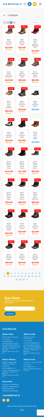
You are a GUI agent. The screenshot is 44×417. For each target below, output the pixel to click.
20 (36, 276)
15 (18, 276)
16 (22, 276)
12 (8, 276)
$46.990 (35, 173)
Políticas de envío (8, 388)
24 (24, 279)
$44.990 (8, 171)
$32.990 (21, 140)
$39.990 (9, 50)
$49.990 (22, 50)
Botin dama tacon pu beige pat (8, 74)
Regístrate (10, 313)
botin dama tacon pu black (35, 226)
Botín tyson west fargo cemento (9, 104)
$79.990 (22, 204)
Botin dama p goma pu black (35, 257)
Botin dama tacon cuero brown (35, 135)
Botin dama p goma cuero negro (22, 165)
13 (11, 276)
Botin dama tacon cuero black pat (35, 196)
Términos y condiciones (10, 384)
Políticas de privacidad (10, 391)
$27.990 (8, 48)
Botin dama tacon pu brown (9, 42)
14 (15, 276)
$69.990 (35, 82)
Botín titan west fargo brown (35, 74)
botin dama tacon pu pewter (9, 134)
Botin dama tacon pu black (35, 103)
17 (25, 276)
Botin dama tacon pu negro (22, 134)
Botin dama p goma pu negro (22, 74)
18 (29, 276)
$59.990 (35, 53)
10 (39, 273)
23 (20, 279)
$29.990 (35, 109)
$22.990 (8, 140)
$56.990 (9, 82)
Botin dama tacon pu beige (22, 42)
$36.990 (22, 234)
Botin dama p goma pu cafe (22, 257)
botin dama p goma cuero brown (35, 165)
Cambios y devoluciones (10, 386)
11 (4, 276)
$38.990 (35, 265)
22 (17, 279)
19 (32, 276)
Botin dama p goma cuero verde (8, 165)
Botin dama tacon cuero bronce (22, 196)
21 (39, 276)
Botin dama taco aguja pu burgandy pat (35, 43)
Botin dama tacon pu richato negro (9, 227)
